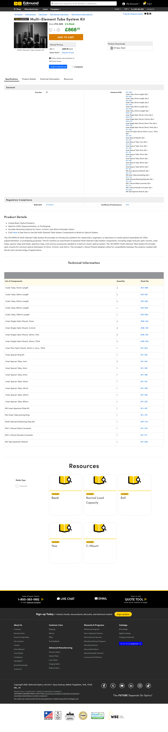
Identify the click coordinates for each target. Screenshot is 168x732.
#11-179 (128, 173)
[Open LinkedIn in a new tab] (131, 686)
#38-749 (129, 113)
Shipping (52, 629)
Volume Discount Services (93, 637)
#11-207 (129, 165)
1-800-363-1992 (138, 9)
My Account (132, 4)
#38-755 (129, 121)
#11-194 (128, 140)
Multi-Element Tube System (59, 14)
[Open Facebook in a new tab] (104, 686)
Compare (78, 66)
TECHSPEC (18, 661)
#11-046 (129, 189)
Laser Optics (53, 660)
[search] (84, 3)
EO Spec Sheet (119, 48)
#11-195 (128, 144)
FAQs (51, 637)
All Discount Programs (92, 629)
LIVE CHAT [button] (68, 598)
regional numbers (34, 602)
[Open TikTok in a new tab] (148, 686)
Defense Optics (54, 668)
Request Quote (68, 52)
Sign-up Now (123, 614)
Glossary (23, 486)
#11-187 (128, 169)
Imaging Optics (54, 664)
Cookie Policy (31, 691)
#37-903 (129, 104)
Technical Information (50, 79)
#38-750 (129, 117)
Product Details (29, 79)
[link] (148, 2)
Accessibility (57, 691)
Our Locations (19, 641)
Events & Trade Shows (21, 637)
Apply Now (129, 644)
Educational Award (91, 645)
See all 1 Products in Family (133, 14)
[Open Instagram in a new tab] (140, 686)
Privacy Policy (19, 691)
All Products (19, 14)
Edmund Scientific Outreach (93, 653)
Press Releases (19, 649)
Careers (17, 645)
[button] (139, 9)
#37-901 (129, 96)
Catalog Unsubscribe (126, 637)
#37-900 (129, 92)
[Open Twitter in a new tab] (113, 686)
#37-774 (129, 177)
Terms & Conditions (44, 691)
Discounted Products (91, 649)
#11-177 (128, 185)
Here (15, 232)
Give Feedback (54, 641)
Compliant (49, 205)
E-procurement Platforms (93, 657)
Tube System (43, 14)
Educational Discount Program (95, 641)
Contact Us (150, 9)
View (127, 205)
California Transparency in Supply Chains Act (30, 696)
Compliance (18, 657)
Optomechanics (30, 14)
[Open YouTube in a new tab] (122, 686)
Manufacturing (31, 9)
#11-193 (128, 136)
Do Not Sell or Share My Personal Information (62, 694)
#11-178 (128, 181)
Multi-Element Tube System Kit (81, 14)
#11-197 (128, 152)
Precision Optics (54, 652)
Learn (45, 9)
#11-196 (128, 148)
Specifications (11, 79)
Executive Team (19, 633)
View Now (65, 498)
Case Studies (18, 653)
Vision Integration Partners (93, 633)
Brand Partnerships (21, 665)
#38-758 (129, 125)
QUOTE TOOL (134, 599)
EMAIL (102, 598)
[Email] (145, 13)
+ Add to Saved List (58, 66)
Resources (68, 79)
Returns (51, 633)
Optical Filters (54, 656)
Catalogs (123, 629)
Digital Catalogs (125, 633)
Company (55, 9)
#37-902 (129, 100)
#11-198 (128, 156)
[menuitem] (20, 9)
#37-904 (129, 109)
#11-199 (128, 160)
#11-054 (129, 129)
